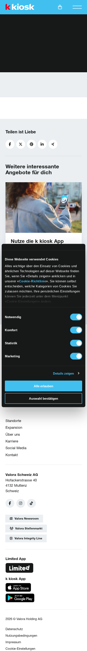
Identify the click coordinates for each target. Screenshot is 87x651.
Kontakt (11, 455)
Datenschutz (14, 629)
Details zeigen (63, 373)
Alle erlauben (43, 386)
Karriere (11, 441)
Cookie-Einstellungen (20, 649)
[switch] (76, 330)
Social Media (15, 448)
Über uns (12, 434)
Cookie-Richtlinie (32, 281)
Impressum (13, 642)
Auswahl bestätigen (43, 398)
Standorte (13, 420)
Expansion (13, 427)
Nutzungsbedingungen (21, 636)
